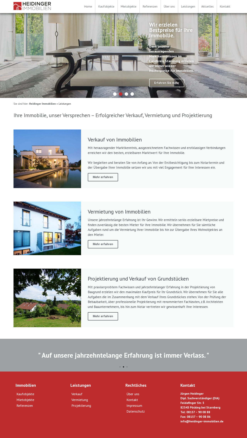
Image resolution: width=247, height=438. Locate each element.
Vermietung (79, 400)
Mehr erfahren (103, 177)
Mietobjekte (25, 400)
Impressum (134, 405)
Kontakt (132, 400)
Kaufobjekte (25, 394)
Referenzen (24, 405)
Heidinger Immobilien (42, 103)
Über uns (132, 394)
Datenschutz (135, 411)
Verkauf (76, 394)
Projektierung (81, 405)
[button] (115, 94)
